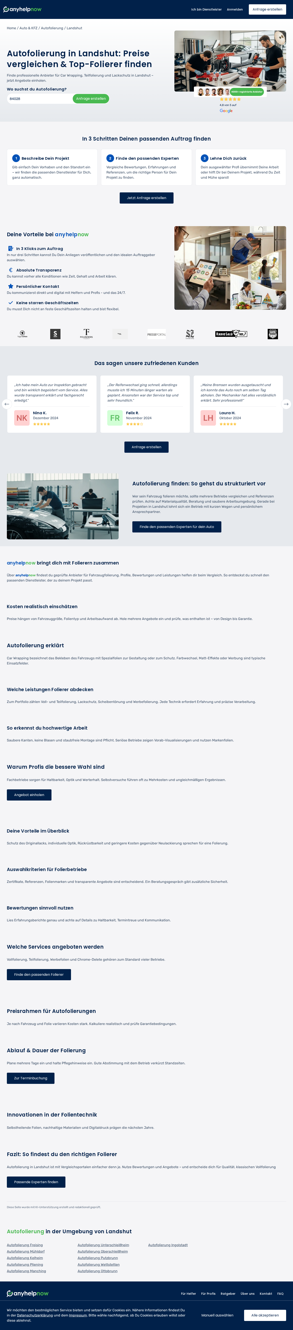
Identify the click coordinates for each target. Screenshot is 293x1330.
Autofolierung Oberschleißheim (103, 1251)
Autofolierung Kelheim (25, 1258)
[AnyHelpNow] (28, 1293)
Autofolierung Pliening (25, 1265)
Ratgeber (228, 1294)
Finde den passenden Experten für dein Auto (177, 526)
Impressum (78, 1315)
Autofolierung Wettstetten (99, 1265)
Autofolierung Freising (25, 1245)
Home (11, 28)
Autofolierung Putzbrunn (98, 1258)
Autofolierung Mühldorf (26, 1251)
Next (286, 404)
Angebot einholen (29, 794)
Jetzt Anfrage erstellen (146, 197)
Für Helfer (188, 1294)
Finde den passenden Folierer (39, 974)
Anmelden (235, 9)
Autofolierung (52, 28)
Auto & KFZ (29, 28)
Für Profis (208, 1294)
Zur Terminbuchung (30, 1078)
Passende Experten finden (36, 1182)
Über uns (248, 1294)
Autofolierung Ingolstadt (168, 1245)
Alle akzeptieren (265, 1315)
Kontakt (266, 1294)
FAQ (280, 1294)
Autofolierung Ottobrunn (98, 1271)
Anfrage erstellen (267, 9)
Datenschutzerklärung (35, 1315)
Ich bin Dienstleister (206, 9)
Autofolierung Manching (26, 1271)
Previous (7, 404)
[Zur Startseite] (22, 9)
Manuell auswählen (217, 1315)
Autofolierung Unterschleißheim (103, 1245)
